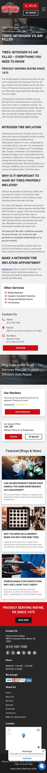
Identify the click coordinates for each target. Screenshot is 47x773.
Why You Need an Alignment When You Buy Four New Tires (21, 536)
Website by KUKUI (30, 769)
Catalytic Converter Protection (21, 296)
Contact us (7, 269)
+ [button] (8, 730)
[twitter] (13, 653)
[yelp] (24, 653)
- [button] (8, 733)
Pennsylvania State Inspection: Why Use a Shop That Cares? (23, 583)
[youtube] (18, 653)
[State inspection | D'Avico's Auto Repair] (23, 566)
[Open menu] (44, 9)
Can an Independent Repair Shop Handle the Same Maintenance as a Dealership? (23, 486)
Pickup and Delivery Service (20, 299)
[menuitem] (23, 693)
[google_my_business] (35, 653)
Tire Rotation (14, 302)
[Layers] (38, 730)
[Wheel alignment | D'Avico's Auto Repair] (23, 518)
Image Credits (15, 769)
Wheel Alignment (15, 292)
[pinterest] (29, 653)
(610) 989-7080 (13, 322)
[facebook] (8, 653)
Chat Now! (27, 758)
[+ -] (23, 738)
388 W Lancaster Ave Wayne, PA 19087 (24, 330)
